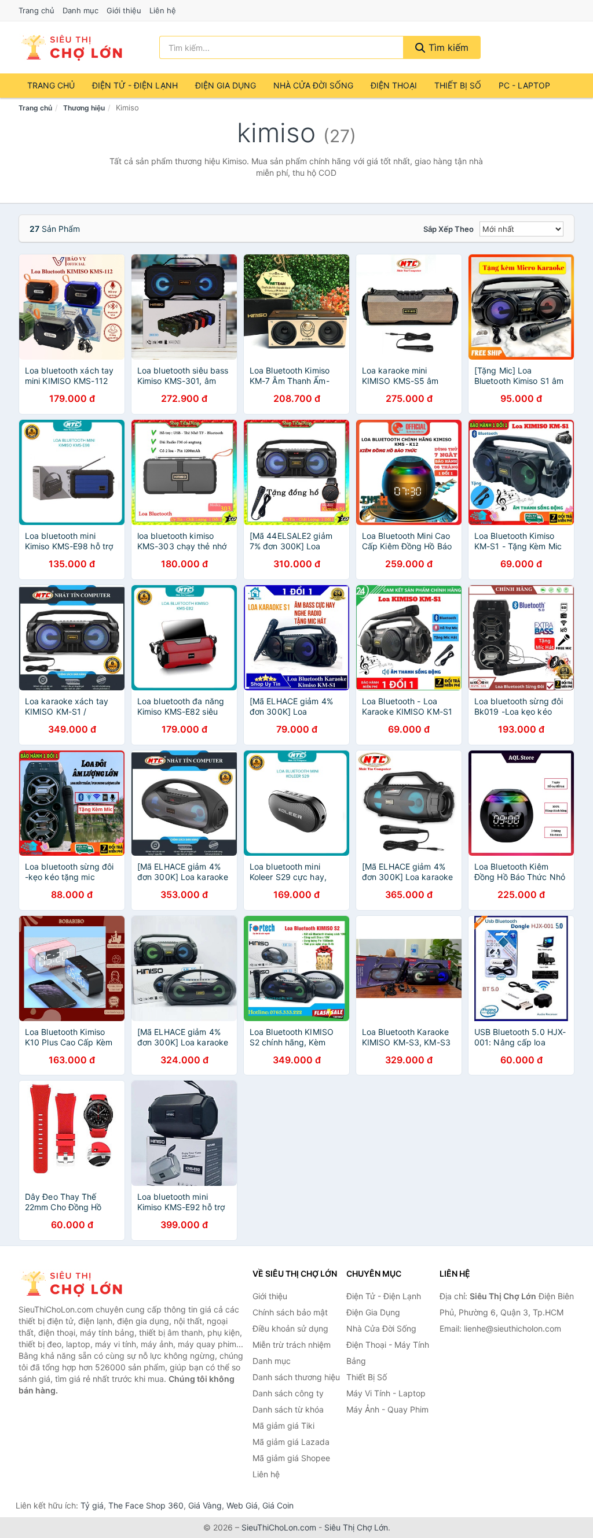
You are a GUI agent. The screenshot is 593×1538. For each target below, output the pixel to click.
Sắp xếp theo (448, 229)
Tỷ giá (92, 1505)
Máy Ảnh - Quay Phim (387, 1409)
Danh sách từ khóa (288, 1409)
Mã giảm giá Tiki (283, 1425)
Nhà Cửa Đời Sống (313, 85)
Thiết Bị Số (457, 85)
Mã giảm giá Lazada (291, 1442)
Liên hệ (162, 10)
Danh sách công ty (288, 1393)
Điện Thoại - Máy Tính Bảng (387, 1353)
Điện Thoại (394, 85)
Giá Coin (278, 1505)
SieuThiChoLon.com (278, 1527)
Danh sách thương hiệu (296, 1377)
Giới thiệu (124, 10)
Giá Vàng (205, 1505)
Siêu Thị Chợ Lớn (356, 1527)
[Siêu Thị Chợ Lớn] (76, 1283)
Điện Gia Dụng (225, 85)
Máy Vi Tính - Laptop (386, 1393)
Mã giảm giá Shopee (291, 1458)
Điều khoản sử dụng (290, 1328)
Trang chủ (36, 10)
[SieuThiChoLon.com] (71, 47)
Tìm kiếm (447, 47)
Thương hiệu (84, 107)
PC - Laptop (524, 85)
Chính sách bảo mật (290, 1312)
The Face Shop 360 (146, 1505)
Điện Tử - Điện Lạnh (135, 85)
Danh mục (80, 10)
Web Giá (242, 1505)
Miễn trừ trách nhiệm (291, 1345)
